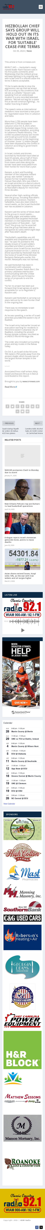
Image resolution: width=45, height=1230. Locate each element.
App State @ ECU (19, 768)
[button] (22, 630)
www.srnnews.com (31, 381)
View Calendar (9, 803)
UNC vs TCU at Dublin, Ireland (25, 739)
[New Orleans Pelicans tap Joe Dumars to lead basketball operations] (22, 489)
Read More (10, 386)
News (29, 51)
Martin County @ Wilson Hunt (25, 746)
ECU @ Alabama (19, 753)
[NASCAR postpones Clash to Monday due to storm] (22, 455)
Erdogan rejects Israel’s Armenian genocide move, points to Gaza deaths (20, 539)
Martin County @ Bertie (22, 731)
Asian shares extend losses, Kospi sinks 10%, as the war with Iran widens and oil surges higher (20, 575)
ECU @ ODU (17, 791)
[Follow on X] (41, 1227)
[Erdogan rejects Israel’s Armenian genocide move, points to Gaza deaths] (22, 523)
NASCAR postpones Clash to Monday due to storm (22, 471)
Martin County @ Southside (24, 761)
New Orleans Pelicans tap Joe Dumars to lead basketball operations (22, 505)
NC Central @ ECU (20, 798)
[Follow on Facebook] (36, 1227)
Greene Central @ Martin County (26, 776)
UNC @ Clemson (19, 783)
